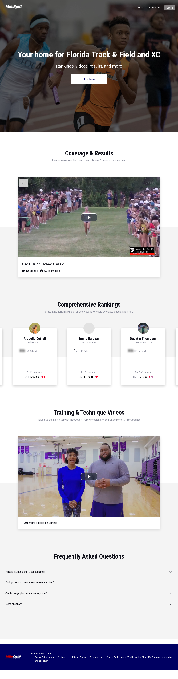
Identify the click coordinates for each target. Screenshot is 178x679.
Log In (170, 8)
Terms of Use (96, 657)
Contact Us (63, 657)
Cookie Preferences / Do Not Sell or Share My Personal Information (140, 657)
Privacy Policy (79, 657)
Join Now (89, 79)
